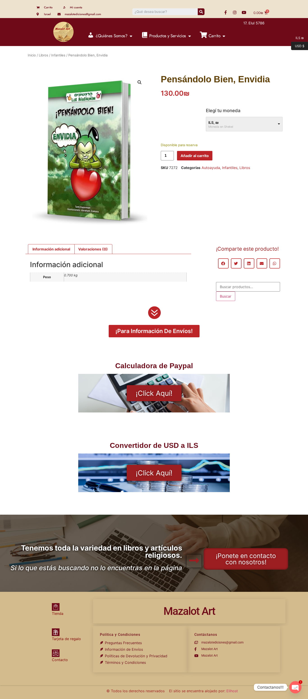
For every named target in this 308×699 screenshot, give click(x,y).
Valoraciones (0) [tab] (93, 249)
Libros (43, 55)
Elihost (232, 691)
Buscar (225, 296)
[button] (140, 82)
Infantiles (58, 55)
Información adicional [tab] (51, 249)
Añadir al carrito (195, 155)
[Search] (201, 11)
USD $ (297, 45)
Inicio (32, 55)
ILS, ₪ (213, 122)
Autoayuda (211, 167)
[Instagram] (235, 12)
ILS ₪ (297, 37)
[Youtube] (244, 12)
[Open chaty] (295, 687)
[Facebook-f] (225, 12)
